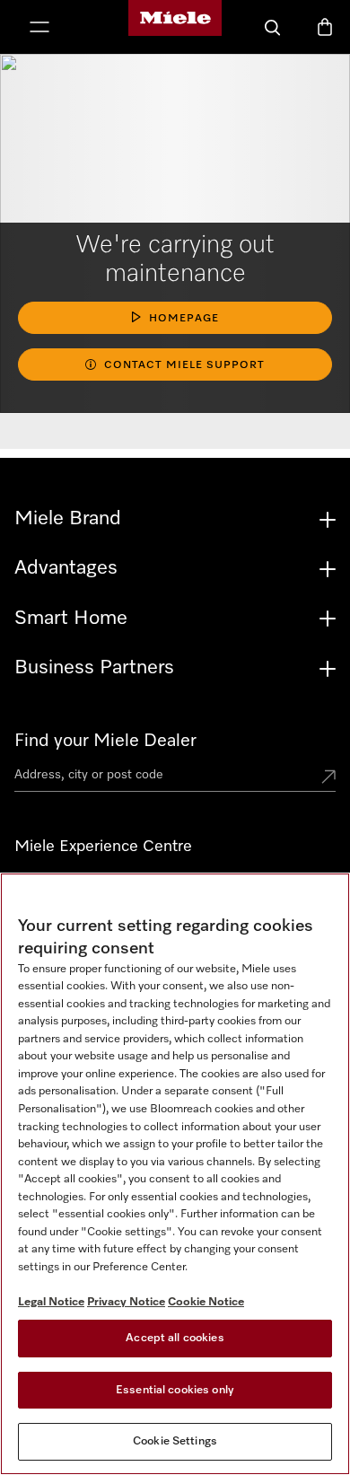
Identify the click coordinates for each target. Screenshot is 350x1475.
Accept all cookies (174, 1338)
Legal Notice (51, 1302)
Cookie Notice (206, 1302)
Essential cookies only (175, 1390)
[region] (175, 1174)
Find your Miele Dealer (105, 741)
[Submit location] (328, 778)
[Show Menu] (39, 28)
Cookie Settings (175, 1441)
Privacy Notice (126, 1302)
